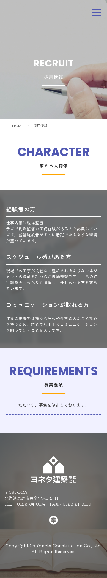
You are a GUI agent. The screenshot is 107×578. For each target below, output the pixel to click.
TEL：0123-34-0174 (24, 504)
